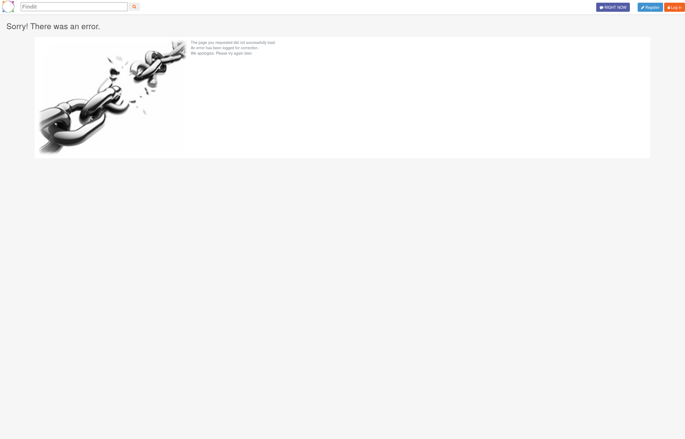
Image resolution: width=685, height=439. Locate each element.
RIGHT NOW (614, 7)
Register (652, 7)
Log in (676, 7)
